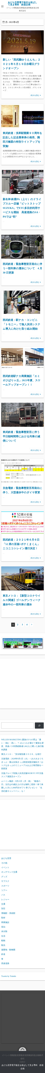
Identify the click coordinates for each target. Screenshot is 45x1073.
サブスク (5, 881)
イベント (5, 867)
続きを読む (35, 95)
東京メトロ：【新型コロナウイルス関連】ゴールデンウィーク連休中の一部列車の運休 (22, 600)
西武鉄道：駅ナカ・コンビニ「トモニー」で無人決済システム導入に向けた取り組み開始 (21, 324)
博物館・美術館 (8, 913)
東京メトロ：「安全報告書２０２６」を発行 (21, 754)
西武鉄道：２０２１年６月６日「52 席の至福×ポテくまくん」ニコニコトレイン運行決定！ (21, 544)
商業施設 (5, 922)
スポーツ (5, 886)
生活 (3, 936)
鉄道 (3, 954)
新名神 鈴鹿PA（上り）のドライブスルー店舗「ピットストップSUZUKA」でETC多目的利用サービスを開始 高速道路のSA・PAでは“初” (22, 208)
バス (3, 895)
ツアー (4, 890)
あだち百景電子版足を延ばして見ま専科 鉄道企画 (22, 3)
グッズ (4, 877)
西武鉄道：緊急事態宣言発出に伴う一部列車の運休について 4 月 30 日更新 (22, 268)
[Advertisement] (22, 683)
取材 (3, 918)
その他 (4, 863)
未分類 (4, 931)
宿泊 (3, 927)
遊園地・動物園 (8, 950)
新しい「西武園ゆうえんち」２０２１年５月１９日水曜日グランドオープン (21, 64)
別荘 (3, 908)
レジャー (5, 899)
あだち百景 (6, 858)
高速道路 (5, 963)
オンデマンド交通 (9, 872)
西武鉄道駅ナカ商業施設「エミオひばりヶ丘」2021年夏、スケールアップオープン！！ (22, 380)
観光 (3, 945)
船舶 (3, 940)
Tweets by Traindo (8, 976)
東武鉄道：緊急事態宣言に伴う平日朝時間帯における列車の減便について (21, 436)
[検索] (39, 725)
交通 (3, 904)
